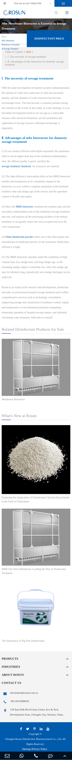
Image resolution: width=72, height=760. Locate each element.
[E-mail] (7, 756)
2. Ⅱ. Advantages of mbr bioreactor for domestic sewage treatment (34, 63)
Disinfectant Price (49, 38)
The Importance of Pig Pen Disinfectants (23, 640)
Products (10, 658)
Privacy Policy (39, 749)
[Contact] (50, 756)
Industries (11, 666)
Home (4, 28)
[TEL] (36, 756)
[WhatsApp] (21, 756)
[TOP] (65, 756)
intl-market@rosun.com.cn (24, 692)
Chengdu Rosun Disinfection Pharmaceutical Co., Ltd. (33, 739)
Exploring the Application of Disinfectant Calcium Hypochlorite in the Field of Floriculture (35, 499)
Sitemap (26, 749)
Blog (4, 36)
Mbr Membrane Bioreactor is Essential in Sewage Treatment (10, 44)
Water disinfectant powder (19, 236)
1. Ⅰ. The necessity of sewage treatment (25, 56)
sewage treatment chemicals (16, 166)
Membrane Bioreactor (13, 399)
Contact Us (11, 683)
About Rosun (13, 674)
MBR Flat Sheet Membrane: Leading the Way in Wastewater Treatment (34, 571)
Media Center (7, 32)
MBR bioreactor (24, 206)
